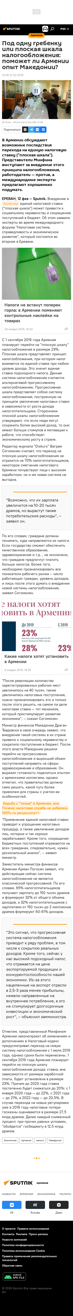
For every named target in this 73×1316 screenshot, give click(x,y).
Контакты (8, 1234)
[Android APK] (14, 1277)
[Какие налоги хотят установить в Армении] (36, 625)
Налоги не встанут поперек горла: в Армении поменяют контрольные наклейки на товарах (33, 312)
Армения (26, 1140)
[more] (66, 329)
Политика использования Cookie (23, 1251)
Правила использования (33, 1228)
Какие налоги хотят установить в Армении (36, 659)
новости (9, 1194)
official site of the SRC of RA (28, 122)
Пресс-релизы (38, 1234)
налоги (40, 1140)
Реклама (21, 1234)
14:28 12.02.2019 (12, 75)
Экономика (10, 1140)
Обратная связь (12, 1265)
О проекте (9, 1228)
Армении (10, 203)
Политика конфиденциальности (23, 1245)
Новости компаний (14, 1239)
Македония (55, 1140)
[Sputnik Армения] (12, 30)
